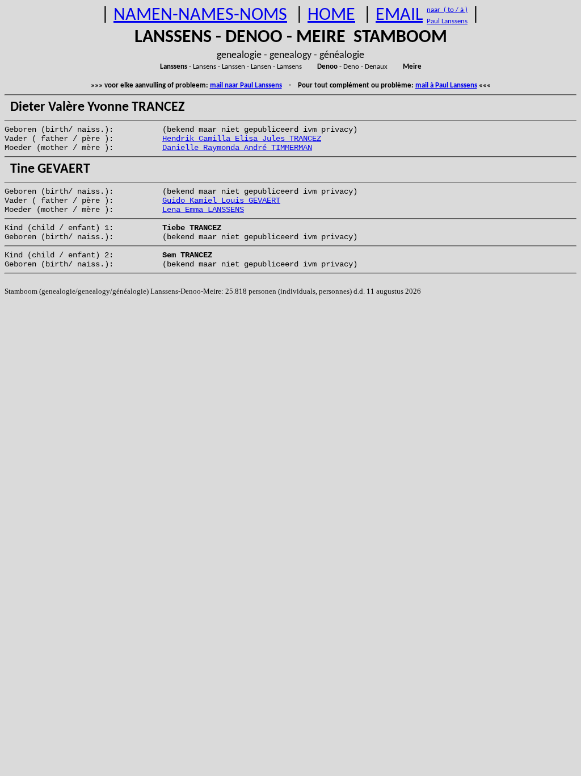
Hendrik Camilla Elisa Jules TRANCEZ (241, 138)
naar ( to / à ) (447, 10)
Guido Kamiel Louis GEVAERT (221, 200)
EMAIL (399, 15)
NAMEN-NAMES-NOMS (200, 15)
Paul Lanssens (447, 21)
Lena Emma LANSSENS (203, 209)
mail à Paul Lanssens (446, 85)
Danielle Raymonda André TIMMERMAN (237, 147)
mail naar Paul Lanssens (246, 85)
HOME (331, 15)
